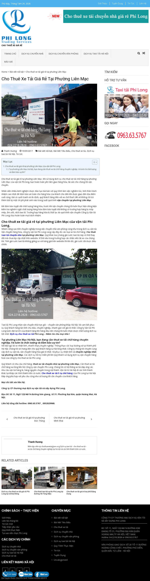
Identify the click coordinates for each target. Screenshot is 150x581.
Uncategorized (61, 559)
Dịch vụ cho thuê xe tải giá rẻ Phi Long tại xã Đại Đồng (15, 492)
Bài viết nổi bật (17, 71)
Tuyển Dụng (117, 3)
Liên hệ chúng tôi (10, 520)
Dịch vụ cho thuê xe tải (22, 334)
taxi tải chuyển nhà (11, 235)
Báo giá (8, 61)
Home (4, 71)
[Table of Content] (94, 162)
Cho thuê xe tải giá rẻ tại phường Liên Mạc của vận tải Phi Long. (33, 166)
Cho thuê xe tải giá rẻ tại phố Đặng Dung (81, 492)
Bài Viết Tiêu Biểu (61, 151)
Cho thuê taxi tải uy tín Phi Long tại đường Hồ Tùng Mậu (48, 492)
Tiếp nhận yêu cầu (10, 527)
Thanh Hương (10, 151)
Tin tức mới (7, 523)
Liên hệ (142, 3)
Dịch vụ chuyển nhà (32, 53)
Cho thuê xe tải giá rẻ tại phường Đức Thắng (29, 419)
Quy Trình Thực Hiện (63, 545)
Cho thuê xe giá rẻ (11, 45)
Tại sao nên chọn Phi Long (14, 533)
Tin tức (131, 3)
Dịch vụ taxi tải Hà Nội (96, 53)
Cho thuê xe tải (78, 151)
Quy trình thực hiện (11, 530)
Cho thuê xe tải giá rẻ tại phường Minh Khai (69, 419)
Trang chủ (10, 53)
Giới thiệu (102, 3)
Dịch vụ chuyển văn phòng (63, 53)
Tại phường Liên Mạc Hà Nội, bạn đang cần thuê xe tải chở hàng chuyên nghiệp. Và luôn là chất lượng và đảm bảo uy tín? (52, 170)
